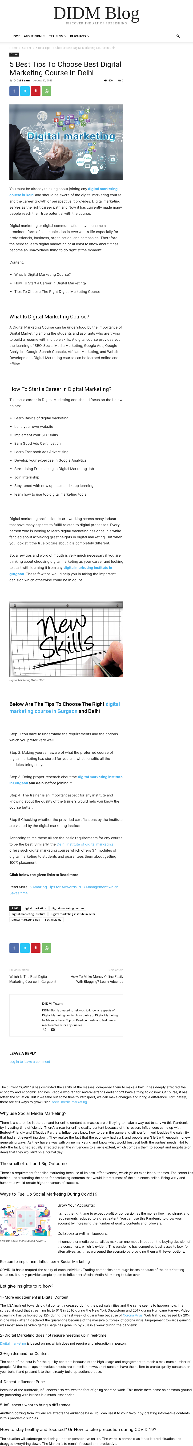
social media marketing (69, 1102)
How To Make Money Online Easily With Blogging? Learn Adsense (97, 979)
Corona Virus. (133, 1315)
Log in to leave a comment (29, 1061)
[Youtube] (54, 1030)
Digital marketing (13, 1343)
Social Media (53, 919)
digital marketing (35, 908)
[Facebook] (14, 91)
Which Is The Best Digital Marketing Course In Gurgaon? (32, 979)
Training (56, 36)
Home (16, 36)
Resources (78, 36)
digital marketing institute (28, 914)
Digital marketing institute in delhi (73, 914)
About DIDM (33, 36)
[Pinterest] (35, 91)
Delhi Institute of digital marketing (85, 844)
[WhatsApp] (46, 91)
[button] (178, 36)
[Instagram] (46, 1030)
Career (26, 48)
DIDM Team (22, 80)
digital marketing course (68, 908)
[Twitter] (25, 91)
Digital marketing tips (26, 919)
